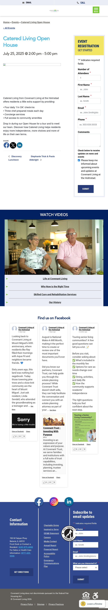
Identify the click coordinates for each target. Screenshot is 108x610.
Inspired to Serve (51, 529)
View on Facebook (18, 431)
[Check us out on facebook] (39, 502)
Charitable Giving (51, 525)
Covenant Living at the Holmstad (26, 328)
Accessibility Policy (49, 555)
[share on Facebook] (6, 145)
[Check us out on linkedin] (69, 502)
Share (28, 431)
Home (6, 22)
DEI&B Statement (51, 533)
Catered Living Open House (35, 22)
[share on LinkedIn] (19, 145)
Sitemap (40, 604)
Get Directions (21, 572)
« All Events (9, 27)
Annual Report (50, 545)
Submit (85, 189)
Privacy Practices (56, 604)
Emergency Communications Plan (51, 563)
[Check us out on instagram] (54, 502)
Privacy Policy (27, 604)
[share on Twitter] (13, 145)
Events (15, 22)
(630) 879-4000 (25, 547)
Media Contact (50, 541)
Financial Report (51, 549)
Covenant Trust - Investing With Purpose (52, 431)
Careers (47, 537)
